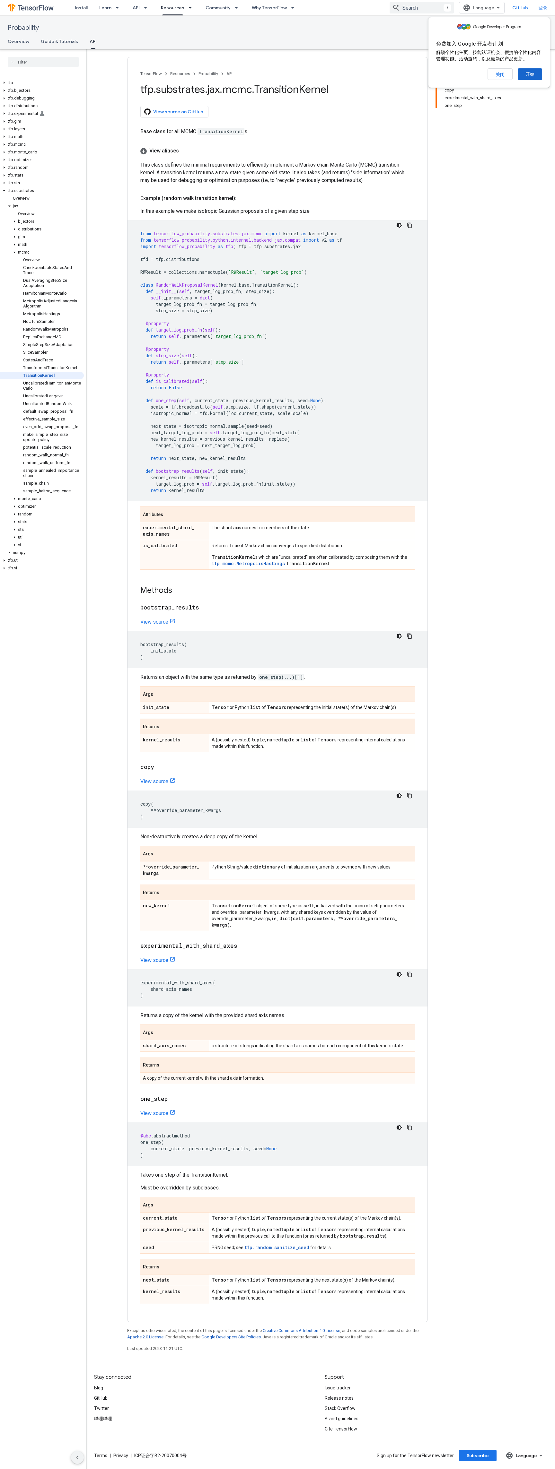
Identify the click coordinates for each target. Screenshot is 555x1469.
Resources (172, 8)
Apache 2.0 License (145, 1337)
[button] (42, 83)
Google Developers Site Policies (231, 1337)
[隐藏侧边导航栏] (77, 1457)
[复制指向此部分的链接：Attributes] (169, 515)
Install (81, 8)
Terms (100, 1455)
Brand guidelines (341, 1418)
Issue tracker (338, 1387)
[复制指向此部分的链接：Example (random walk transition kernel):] (242, 198)
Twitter (101, 1408)
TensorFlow (151, 73)
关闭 (500, 74)
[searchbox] (43, 62)
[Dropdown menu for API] (147, 7)
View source (154, 622)
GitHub (520, 8)
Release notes (339, 1398)
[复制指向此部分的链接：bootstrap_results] (205, 608)
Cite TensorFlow (341, 1428)
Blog (98, 1387)
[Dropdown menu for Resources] (192, 7)
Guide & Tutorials (59, 41)
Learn (105, 8)
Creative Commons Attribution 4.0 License (301, 1330)
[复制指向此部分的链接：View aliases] (185, 151)
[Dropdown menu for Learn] (119, 7)
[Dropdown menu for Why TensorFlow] (294, 7)
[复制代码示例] (409, 225)
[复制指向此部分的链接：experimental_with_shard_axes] (243, 946)
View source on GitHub (178, 112)
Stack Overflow (340, 1408)
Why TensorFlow (269, 8)
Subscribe (478, 1455)
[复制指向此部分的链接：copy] (160, 767)
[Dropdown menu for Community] (238, 7)
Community (218, 8)
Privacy (120, 1455)
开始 (529, 74)
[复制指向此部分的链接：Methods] (178, 591)
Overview (18, 41)
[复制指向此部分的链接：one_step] (174, 1099)
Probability (23, 28)
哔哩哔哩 (103, 1418)
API (136, 8)
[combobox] (422, 7)
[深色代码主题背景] (399, 225)
